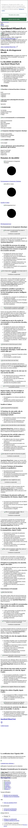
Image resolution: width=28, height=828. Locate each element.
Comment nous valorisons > (7, 763)
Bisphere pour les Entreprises (11, 795)
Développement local (6, 224)
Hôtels (2, 24)
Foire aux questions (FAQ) (10, 802)
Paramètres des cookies (14, 14)
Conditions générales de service (11, 820)
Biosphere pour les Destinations (11, 796)
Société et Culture (5, 202)
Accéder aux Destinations (10, 810)
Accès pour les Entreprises (10, 809)
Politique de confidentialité (10, 819)
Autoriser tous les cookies (14, 19)
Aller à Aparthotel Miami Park (8, 38)
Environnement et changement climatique (11, 181)
